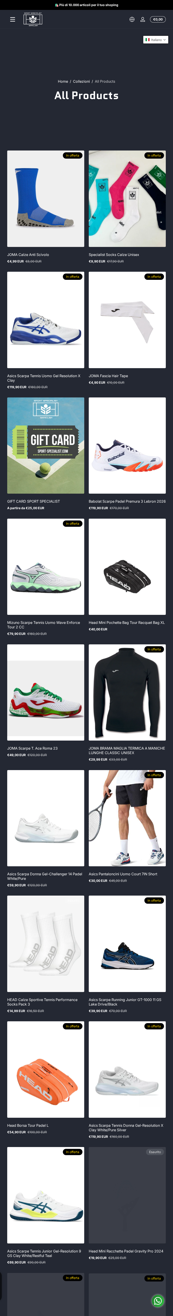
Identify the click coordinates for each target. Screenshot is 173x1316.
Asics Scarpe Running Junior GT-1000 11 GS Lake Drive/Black (125, 1001)
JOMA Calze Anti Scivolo (28, 254)
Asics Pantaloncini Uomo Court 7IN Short (123, 874)
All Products (105, 81)
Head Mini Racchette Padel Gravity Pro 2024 (126, 1251)
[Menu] (12, 19)
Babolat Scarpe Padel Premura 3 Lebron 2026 (127, 501)
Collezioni (81, 81)
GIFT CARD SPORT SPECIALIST (33, 501)
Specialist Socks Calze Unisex (114, 254)
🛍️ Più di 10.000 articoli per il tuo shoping (86, 5)
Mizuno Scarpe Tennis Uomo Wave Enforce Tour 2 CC (43, 624)
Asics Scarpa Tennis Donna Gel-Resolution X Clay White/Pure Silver (126, 1127)
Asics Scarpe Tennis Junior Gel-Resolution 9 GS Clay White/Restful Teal (44, 1253)
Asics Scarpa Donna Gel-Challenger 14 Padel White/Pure (44, 876)
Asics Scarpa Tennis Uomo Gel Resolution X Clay (43, 378)
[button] (132, 19)
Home (63, 81)
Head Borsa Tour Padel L (28, 1125)
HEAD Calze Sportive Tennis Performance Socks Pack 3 (42, 1001)
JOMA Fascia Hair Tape (108, 376)
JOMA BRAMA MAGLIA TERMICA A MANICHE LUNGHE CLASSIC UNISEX (127, 750)
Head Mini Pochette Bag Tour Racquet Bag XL (127, 622)
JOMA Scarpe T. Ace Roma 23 (32, 748)
